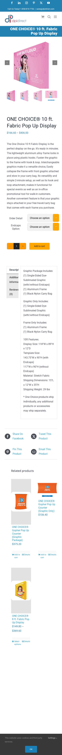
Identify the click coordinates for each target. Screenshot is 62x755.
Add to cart (39, 246)
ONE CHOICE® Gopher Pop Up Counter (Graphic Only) (46, 506)
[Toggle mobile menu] (55, 16)
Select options (17, 642)
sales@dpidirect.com (45, 9)
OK (31, 749)
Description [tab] (15, 269)
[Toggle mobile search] (49, 16)
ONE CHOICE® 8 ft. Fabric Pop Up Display (20, 619)
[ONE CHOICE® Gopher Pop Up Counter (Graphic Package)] (21, 502)
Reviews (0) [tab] (14, 292)
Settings (52, 738)
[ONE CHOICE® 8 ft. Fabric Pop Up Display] (21, 590)
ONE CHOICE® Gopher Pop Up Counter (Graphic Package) (20, 534)
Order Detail (15, 218)
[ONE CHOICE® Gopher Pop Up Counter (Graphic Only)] (47, 489)
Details (27, 555)
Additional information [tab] (16, 279)
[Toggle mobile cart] (42, 16)
